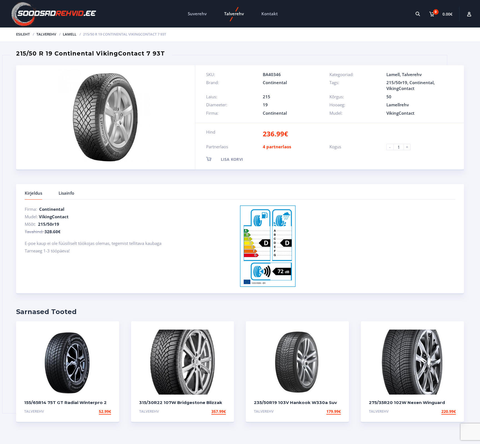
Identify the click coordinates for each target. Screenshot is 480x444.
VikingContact (400, 88)
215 (266, 96)
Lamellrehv (397, 104)
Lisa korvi (232, 159)
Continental (275, 82)
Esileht (23, 34)
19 (265, 104)
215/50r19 (396, 82)
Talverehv (234, 13)
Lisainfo (66, 193)
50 (388, 96)
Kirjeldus (33, 193)
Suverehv (197, 13)
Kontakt (269, 13)
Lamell (69, 34)
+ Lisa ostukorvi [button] (91, 411)
